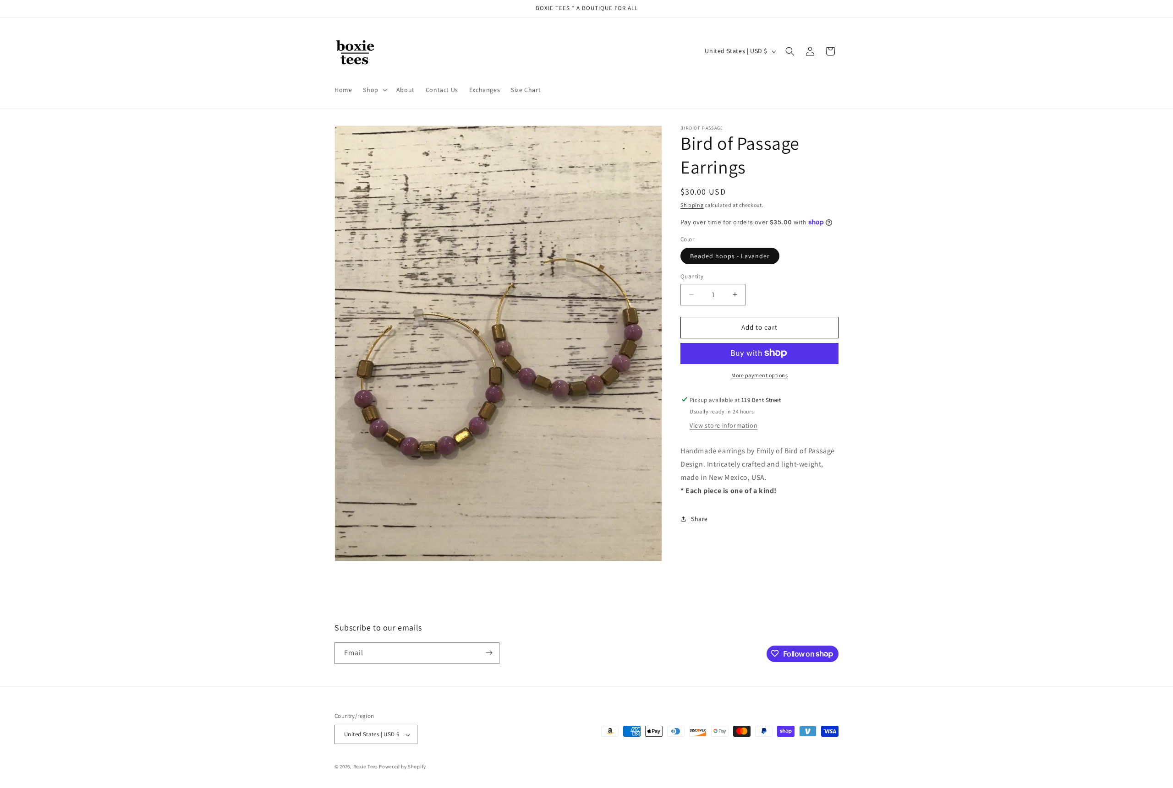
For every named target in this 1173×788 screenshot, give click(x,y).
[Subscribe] (489, 652)
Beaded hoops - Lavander (730, 256)
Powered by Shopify (402, 767)
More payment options (759, 374)
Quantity (691, 276)
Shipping (692, 204)
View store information (723, 425)
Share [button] (699, 519)
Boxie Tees (365, 767)
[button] (373, 89)
